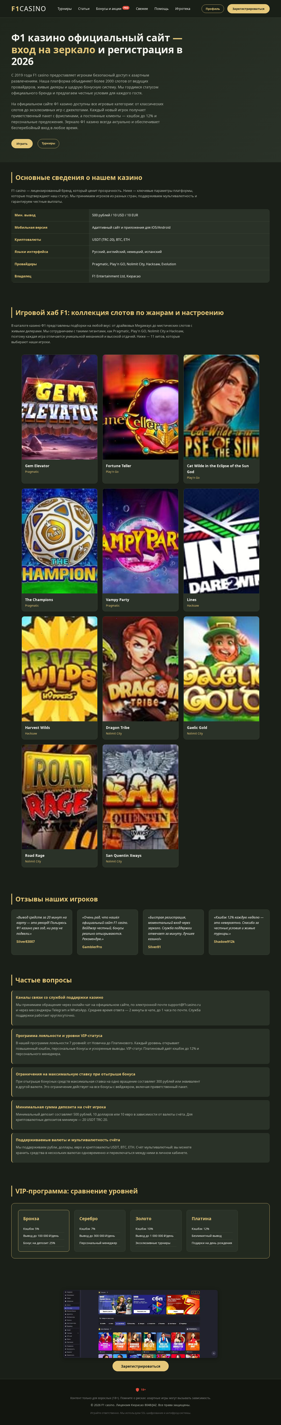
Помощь (161, 8)
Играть (22, 144)
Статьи (83, 8)
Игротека (182, 8)
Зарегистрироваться (248, 9)
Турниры (65, 8)
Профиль (213, 9)
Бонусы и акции (112, 8)
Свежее (142, 8)
